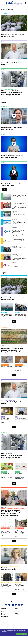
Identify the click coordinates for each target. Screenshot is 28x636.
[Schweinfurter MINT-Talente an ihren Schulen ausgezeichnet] (7, 214)
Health (2, 611)
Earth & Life (3, 613)
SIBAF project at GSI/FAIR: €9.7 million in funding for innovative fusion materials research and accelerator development (11, 93)
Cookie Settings (17, 614)
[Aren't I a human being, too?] (7, 359)
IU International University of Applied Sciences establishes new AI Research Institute (7, 586)
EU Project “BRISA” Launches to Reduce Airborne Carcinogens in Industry (6, 420)
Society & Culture (4, 610)
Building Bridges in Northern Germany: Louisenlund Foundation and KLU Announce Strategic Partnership (20, 587)
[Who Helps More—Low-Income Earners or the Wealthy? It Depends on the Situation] (21, 359)
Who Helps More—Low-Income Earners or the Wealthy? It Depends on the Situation (20, 368)
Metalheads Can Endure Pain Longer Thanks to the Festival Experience (21, 420)
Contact (16, 613)
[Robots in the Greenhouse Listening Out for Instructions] (14, 23)
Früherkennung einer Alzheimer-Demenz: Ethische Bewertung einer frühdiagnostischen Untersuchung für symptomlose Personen (19, 232)
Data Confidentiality (18, 611)
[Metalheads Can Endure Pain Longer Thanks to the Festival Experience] (21, 411)
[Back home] (14, 3)
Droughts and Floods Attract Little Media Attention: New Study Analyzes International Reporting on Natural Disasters (20, 533)
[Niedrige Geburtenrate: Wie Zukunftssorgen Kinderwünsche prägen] (7, 265)
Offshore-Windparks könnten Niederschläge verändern (19, 196)
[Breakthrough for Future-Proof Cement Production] (7, 249)
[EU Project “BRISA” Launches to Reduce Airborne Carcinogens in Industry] (7, 411)
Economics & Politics (5, 614)
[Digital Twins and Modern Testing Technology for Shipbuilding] (7, 307)
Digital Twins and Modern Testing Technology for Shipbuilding (7, 315)
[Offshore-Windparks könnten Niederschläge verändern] (7, 196)
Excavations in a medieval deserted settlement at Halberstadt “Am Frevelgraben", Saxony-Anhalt (12, 350)
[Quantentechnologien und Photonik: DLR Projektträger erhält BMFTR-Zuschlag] (7, 241)
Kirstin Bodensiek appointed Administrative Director (10, 568)
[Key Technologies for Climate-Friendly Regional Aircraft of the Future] (7, 222)
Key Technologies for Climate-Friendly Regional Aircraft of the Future (19, 222)
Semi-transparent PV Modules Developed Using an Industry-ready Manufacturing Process (7, 475)
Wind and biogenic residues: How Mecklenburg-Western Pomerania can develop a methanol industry (20, 476)
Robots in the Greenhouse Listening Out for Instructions (12, 35)
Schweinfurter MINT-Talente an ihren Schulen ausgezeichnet (19, 213)
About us (16, 608)
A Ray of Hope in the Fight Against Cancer (12, 63)
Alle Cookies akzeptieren (21, 634)
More (4, 189)
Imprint (16, 610)
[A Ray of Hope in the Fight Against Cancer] (14, 51)
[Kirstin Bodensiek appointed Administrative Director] (14, 556)
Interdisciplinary (4, 616)
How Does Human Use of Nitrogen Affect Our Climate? (11, 128)
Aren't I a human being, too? (6, 367)
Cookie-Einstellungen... (5, 634)
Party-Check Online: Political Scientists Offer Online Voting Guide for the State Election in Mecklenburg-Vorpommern (12, 512)
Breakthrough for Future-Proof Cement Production (19, 248)
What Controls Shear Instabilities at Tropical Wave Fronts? (12, 184)
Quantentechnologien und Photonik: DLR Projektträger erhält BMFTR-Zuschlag (18, 241)
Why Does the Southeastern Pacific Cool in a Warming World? (12, 156)
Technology (3, 608)
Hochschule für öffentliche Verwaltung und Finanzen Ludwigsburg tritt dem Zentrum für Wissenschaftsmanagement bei (19, 206)
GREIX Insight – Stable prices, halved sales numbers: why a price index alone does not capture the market (6, 532)
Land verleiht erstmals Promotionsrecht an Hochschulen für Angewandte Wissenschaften (19, 257)
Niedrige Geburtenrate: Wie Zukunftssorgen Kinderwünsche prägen (18, 265)
